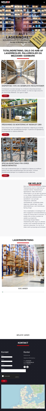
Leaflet (37, 408)
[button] (44, 2)
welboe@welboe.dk (30, 362)
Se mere (5, 95)
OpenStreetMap (42, 408)
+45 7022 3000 (28, 360)
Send (4, 380)
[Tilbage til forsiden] (5, 2)
